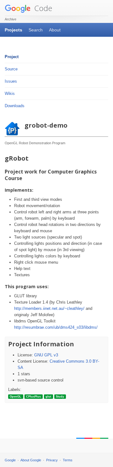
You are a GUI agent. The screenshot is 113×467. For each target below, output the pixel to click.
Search (36, 29)
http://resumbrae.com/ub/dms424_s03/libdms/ (56, 327)
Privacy (52, 460)
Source (11, 69)
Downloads (14, 105)
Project (12, 56)
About (55, 29)
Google (10, 460)
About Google (30, 460)
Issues (11, 81)
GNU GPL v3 (46, 355)
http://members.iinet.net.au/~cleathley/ (49, 308)
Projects (13, 29)
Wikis (10, 93)
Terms (68, 460)
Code (42, 8)
